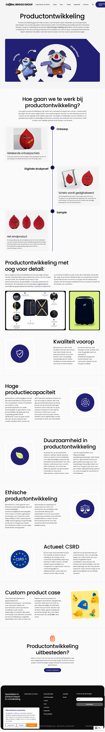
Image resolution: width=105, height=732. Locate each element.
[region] (21, 718)
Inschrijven (89, 704)
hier (53, 614)
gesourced (42, 284)
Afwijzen (21, 725)
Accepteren (31, 725)
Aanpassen (10, 725)
